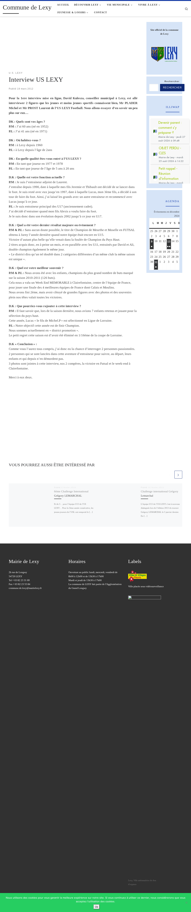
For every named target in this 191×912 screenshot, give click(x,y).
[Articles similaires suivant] (178, 475)
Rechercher (172, 81)
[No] (186, 902)
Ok (96, 906)
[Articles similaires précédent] (170, 475)
